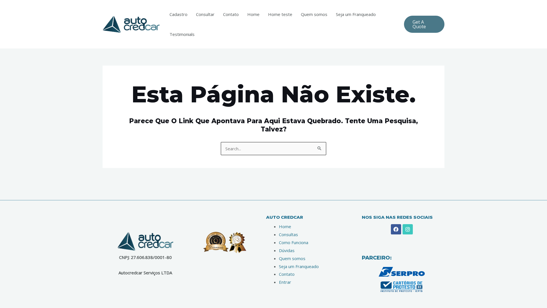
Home (253, 14)
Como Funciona (293, 242)
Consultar (205, 14)
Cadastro (178, 14)
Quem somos (314, 14)
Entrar (285, 282)
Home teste (280, 14)
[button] (424, 24)
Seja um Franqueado (356, 14)
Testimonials (182, 34)
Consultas (288, 234)
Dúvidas (287, 250)
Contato (231, 14)
